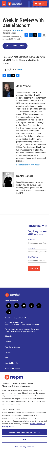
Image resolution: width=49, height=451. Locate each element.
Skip (25, 439)
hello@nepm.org (16, 331)
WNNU (24, 325)
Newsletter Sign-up (12, 347)
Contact (8, 342)
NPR (20, 69)
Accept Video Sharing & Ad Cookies (24, 432)
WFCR (13, 325)
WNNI (37, 325)
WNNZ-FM (30, 325)
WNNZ (18, 325)
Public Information (12, 368)
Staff (7, 358)
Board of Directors (12, 363)
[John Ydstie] (8, 89)
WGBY (7, 325)
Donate (40, 4)
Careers (8, 352)
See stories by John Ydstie (28, 164)
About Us (8, 336)
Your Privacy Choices (24, 447)
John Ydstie (17, 30)
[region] (24, 411)
